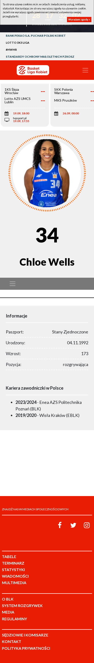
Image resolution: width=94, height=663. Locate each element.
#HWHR (11, 49)
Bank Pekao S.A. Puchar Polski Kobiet (36, 35)
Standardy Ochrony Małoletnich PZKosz (40, 56)
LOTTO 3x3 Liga (17, 42)
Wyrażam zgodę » (79, 19)
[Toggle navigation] (85, 70)
